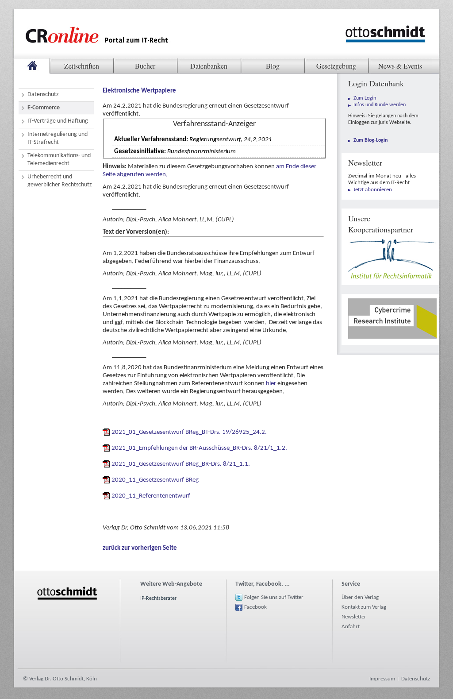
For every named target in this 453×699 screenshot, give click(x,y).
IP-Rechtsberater (158, 598)
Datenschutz (415, 679)
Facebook (255, 607)
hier (271, 383)
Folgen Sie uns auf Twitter (273, 597)
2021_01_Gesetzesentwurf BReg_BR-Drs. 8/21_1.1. (180, 464)
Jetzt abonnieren (372, 190)
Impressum (382, 679)
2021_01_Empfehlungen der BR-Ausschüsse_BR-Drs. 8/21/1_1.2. (199, 448)
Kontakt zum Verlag (364, 607)
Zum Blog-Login (370, 140)
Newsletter (354, 617)
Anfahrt (351, 626)
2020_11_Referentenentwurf (150, 496)
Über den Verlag (360, 597)
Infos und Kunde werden (379, 105)
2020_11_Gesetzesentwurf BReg (155, 480)
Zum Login (364, 98)
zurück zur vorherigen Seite (140, 548)
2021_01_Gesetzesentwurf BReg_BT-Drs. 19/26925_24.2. (189, 432)
